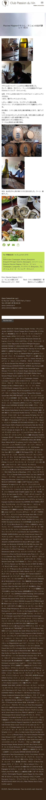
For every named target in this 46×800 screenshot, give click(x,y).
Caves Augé (19, 663)
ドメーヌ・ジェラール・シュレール (32, 757)
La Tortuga (15, 777)
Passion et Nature (19, 707)
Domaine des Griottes (36, 371)
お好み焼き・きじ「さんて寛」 (19, 398)
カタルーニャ (33, 759)
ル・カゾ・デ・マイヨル (21, 427)
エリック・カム (8, 400)
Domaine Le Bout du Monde (11, 554)
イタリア (22, 517)
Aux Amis (36, 544)
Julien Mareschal (19, 469)
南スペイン (12, 452)
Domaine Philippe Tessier (9, 376)
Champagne (16, 259)
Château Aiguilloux (9, 646)
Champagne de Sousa (28, 529)
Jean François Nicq (31, 730)
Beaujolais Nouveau (9, 479)
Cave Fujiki (31, 670)
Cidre (31, 720)
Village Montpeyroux (13, 609)
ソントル (11, 752)
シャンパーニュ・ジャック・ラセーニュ (18, 358)
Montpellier (6, 665)
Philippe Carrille (7, 386)
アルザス (18, 445)
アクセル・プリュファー (37, 329)
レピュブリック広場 (7, 469)
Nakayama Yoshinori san (28, 467)
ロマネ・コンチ (6, 391)
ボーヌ (10, 576)
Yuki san (15, 673)
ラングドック (25, 267)
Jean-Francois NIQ (22, 477)
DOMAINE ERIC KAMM (21, 527)
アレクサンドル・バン (12, 504)
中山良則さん (32, 586)
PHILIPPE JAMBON (32, 675)
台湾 (42, 366)
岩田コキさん (24, 759)
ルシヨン (18, 584)
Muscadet (38, 739)
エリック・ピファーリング (10, 596)
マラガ (22, 609)
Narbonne (21, 549)
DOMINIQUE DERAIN (21, 594)
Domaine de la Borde (8, 552)
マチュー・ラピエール (33, 504)
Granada (10, 522)
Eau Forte (34, 631)
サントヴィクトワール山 (13, 532)
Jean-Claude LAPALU (9, 336)
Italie (3, 725)
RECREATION (6, 781)
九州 (12, 425)
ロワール (11, 583)
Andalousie (10, 695)
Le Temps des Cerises (30, 537)
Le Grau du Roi (23, 670)
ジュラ (8, 678)
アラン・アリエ (39, 405)
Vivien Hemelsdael (30, 368)
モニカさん (30, 658)
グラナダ (39, 437)
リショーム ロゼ (21, 559)
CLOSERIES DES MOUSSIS (26, 450)
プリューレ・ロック (28, 717)
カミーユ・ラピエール (14, 354)
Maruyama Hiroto (13, 599)
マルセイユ (23, 725)
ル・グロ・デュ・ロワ (37, 457)
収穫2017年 (20, 452)
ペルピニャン (29, 700)
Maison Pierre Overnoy (19, 393)
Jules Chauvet (6, 425)
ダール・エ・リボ (26, 430)
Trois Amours (34, 754)
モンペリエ (37, 349)
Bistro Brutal (16, 524)
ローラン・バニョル (20, 432)
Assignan (28, 601)
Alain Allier (33, 514)
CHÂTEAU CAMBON (17, 368)
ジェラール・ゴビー (15, 465)
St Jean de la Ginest (36, 722)
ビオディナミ (36, 484)
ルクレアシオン (15, 759)
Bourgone (5, 779)
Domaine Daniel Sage (8, 561)
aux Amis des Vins (22, 499)
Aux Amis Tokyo (7, 586)
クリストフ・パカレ (34, 559)
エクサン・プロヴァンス (15, 537)
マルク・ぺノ (26, 351)
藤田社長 (28, 581)
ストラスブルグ (31, 769)
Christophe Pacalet (15, 774)
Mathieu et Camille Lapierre (10, 651)
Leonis (11, 631)
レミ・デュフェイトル (14, 440)
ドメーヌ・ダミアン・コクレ (34, 556)
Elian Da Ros (5, 653)
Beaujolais (31, 259)
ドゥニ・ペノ (39, 519)
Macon (39, 373)
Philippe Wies (31, 393)
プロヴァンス (20, 556)
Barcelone (32, 460)
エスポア (24, 482)
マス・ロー (38, 651)
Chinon (23, 633)
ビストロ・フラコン (31, 618)
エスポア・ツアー (33, 547)
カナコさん (38, 576)
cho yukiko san (31, 725)
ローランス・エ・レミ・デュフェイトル (22, 678)
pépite (37, 368)
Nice (40, 720)
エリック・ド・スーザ (28, 383)
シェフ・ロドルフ (13, 539)
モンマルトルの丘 (38, 774)
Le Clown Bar (14, 653)
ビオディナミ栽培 (16, 606)
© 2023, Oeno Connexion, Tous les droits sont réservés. (22, 789)
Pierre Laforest (29, 764)
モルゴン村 (8, 566)
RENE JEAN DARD (28, 702)
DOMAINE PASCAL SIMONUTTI (14, 700)
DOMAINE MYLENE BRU (25, 544)
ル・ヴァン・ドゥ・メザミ (10, 460)
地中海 (38, 440)
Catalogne (5, 437)
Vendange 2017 (16, 420)
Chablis (35, 442)
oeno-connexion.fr (8, 305)
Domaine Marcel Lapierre (30, 353)
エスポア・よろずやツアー (18, 737)
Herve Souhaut (16, 715)
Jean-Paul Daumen (17, 591)
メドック (31, 636)
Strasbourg (19, 442)
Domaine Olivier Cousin (12, 725)
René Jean (36, 693)
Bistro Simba (38, 781)
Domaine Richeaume (26, 339)
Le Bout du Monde (23, 569)
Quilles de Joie (36, 400)
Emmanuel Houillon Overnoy (21, 413)
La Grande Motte (21, 648)
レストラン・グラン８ (17, 604)
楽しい (23, 576)
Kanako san (11, 670)
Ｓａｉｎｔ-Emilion (14, 339)
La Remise (8, 378)
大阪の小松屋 (36, 742)
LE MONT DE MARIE (37, 564)
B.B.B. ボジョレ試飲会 (36, 346)
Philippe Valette (16, 262)
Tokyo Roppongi (24, 777)
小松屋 (19, 482)
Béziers (36, 611)
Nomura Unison (22, 418)
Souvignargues (6, 661)
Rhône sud (7, 604)
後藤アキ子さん (6, 368)
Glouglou (4, 358)
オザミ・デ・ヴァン (35, 452)
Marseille (4, 339)
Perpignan (36, 344)
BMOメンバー (38, 532)
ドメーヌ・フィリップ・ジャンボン (31, 462)
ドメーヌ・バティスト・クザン (11, 621)
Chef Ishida (12, 494)
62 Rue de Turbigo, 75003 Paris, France (16, 301)
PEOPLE (38, 361)
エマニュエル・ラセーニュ (14, 589)
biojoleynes (21, 356)
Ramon (32, 623)
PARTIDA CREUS (21, 623)
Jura (40, 524)
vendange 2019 (32, 594)
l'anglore (12, 381)
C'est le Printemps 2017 (9, 373)
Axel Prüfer (22, 457)
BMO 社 (24, 739)
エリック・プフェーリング (27, 668)
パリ (21, 504)
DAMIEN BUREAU (29, 469)
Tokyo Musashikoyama (17, 754)
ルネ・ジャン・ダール (11, 356)
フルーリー (40, 388)
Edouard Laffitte (19, 403)
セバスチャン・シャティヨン (17, 769)
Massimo (4, 507)
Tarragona (11, 484)
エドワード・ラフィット (29, 584)
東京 (16, 670)
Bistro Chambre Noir (31, 331)
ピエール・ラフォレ (35, 715)
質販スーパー (29, 680)
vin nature (26, 415)
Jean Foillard (35, 366)
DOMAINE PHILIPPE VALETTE (11, 349)
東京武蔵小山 (11, 334)
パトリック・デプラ (29, 628)
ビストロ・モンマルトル (29, 465)
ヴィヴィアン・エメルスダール (14, 489)
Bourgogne (27, 262)
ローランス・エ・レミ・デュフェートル (17, 487)
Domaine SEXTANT (23, 744)
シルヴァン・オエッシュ (15, 512)
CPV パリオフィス (34, 665)
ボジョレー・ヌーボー (30, 512)
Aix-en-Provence (24, 410)
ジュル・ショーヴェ (27, 688)
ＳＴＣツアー (16, 576)
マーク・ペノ (9, 497)
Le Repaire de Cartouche (23, 425)
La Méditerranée (17, 386)
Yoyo (24, 504)
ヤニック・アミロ (7, 415)
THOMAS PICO (20, 479)
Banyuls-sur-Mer (15, 564)
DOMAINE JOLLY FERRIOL (32, 502)
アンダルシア (13, 549)
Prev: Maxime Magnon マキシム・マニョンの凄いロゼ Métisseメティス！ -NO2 (21, 279)
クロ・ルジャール (15, 529)
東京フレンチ (8, 413)
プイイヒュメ (23, 705)
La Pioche (38, 383)
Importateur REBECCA (24, 626)
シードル (15, 656)
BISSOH (17, 542)
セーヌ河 (23, 693)
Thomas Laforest (35, 661)
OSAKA (4, 522)
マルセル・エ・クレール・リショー (23, 566)
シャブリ (12, 648)
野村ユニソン (30, 576)
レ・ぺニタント (6, 422)
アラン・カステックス (25, 539)
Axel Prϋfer (10, 772)
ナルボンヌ (31, 599)
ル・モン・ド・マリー (29, 386)
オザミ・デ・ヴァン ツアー (15, 764)
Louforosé (41, 594)
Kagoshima (26, 722)
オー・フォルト (27, 663)
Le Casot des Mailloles (33, 363)
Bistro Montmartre (24, 653)
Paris (3, 655)
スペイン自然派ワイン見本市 (20, 665)
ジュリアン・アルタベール (33, 403)
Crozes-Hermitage (24, 514)
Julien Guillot (31, 739)
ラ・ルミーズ (33, 479)
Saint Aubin (29, 517)
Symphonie (9, 447)
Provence (11, 702)
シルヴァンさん (27, 442)
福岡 (37, 356)
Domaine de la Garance (26, 656)
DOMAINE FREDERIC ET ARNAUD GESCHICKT (15, 346)
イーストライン (29, 646)
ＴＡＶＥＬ (33, 413)
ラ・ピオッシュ (23, 460)
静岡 (28, 623)
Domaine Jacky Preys (28, 554)
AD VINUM (13, 781)
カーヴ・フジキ (25, 747)
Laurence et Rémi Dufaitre (33, 633)
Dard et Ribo (21, 658)
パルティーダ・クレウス (19, 547)
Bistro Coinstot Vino (17, 502)
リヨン (20, 683)
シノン (26, 479)
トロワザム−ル (32, 499)
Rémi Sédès (8, 472)
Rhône (34, 373)
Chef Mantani (20, 646)
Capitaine (30, 507)
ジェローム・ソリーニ (18, 675)
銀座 (30, 435)
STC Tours (18, 690)
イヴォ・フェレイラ (33, 472)
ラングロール (9, 432)
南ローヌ (8, 420)
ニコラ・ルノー (17, 415)
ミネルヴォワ (38, 334)
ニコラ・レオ (9, 427)
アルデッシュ (35, 710)
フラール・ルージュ (12, 574)
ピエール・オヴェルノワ (29, 420)
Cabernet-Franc (32, 737)
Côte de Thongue (19, 331)
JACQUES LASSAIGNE (8, 542)
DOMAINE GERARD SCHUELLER (29, 752)
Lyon (20, 643)
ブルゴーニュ (30, 356)
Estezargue (20, 509)
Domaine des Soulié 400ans (21, 631)
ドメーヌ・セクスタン (29, 641)
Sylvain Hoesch (10, 712)
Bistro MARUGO (19, 601)
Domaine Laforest (15, 519)
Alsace (9, 388)
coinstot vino (19, 767)
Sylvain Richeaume (15, 747)
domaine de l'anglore (13, 430)
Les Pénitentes (11, 544)
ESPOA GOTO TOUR (8, 749)
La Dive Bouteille (13, 450)
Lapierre (20, 376)
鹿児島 (18, 762)
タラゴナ (4, 430)
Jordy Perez (36, 522)
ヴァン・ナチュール (9, 698)
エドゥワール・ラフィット (13, 688)
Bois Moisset (18, 702)
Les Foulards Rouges (22, 371)
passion (4, 354)
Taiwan (4, 695)
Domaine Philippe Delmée (9, 744)
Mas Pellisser (20, 363)
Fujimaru (17, 633)
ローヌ (37, 749)
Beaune (14, 569)
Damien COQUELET (35, 574)
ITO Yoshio (33, 415)
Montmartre (10, 690)
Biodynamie (6, 754)
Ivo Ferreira (32, 427)
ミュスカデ (40, 427)
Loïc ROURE (18, 641)
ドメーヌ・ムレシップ (31, 396)
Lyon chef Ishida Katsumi (26, 534)
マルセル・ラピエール (28, 762)
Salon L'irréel (20, 381)
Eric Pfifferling (36, 601)
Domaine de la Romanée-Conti (24, 437)
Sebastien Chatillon (38, 435)
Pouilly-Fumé (15, 517)
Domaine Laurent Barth (14, 616)
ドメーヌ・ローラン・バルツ (30, 606)
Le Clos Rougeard (28, 611)
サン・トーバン (23, 435)
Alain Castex (25, 732)
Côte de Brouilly (31, 707)
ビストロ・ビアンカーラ (22, 552)
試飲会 (38, 589)
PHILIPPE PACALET (16, 395)
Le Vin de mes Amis (26, 621)
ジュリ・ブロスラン (12, 705)
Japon (30, 487)
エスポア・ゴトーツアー (28, 445)
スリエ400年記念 (26, 522)
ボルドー (12, 437)
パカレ (36, 636)
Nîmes (35, 658)
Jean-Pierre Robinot (18, 710)
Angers (32, 542)
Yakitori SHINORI (27, 519)
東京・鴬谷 (31, 651)
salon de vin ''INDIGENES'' (14, 628)
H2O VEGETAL (24, 636)
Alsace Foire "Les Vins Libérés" (32, 474)
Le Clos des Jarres (35, 477)
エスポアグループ (23, 341)
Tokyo (3, 455)
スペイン (41, 412)
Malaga (26, 452)
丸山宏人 (25, 613)
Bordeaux (5, 509)
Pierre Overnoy (29, 349)
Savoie (39, 653)
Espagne (5, 769)
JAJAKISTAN (6, 467)
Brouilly (17, 752)
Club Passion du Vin (9, 623)
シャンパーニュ (37, 262)
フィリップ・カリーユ (32, 455)
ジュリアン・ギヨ (13, 341)
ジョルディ (40, 499)
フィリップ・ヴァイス (13, 462)
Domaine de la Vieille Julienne (19, 571)
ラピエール (25, 690)
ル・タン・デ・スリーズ (16, 730)
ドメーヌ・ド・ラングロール (23, 400)
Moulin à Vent (6, 405)
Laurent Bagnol (27, 774)
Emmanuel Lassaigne (8, 663)
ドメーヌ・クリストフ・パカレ (17, 507)
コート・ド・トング (29, 589)
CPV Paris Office (32, 432)
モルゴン (28, 710)
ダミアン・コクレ (12, 618)
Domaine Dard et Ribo (22, 695)
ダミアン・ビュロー (32, 683)
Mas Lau (36, 700)
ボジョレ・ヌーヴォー (34, 613)
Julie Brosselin (6, 759)
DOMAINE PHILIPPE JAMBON (21, 366)
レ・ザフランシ (13, 668)
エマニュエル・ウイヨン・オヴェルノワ (28, 336)
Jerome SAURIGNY (7, 331)
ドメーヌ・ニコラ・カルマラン (15, 455)
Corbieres (16, 522)
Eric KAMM (18, 579)
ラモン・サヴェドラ (11, 514)
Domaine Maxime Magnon (12, 264)
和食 (24, 767)
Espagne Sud (6, 502)
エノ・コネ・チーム (18, 378)
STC (33, 519)
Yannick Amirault (36, 358)
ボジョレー (9, 656)
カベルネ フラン (24, 408)
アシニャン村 (11, 371)
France (24, 616)
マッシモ (40, 584)
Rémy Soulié (26, 564)
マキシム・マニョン (29, 264)
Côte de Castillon (35, 732)
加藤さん (18, 698)
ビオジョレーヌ (27, 685)
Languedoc (16, 267)
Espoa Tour (23, 734)
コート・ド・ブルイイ (13, 757)
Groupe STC (25, 715)
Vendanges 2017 (24, 574)
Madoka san (39, 467)
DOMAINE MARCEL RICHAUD (11, 693)
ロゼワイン (41, 618)
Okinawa (4, 371)
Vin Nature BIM (25, 542)
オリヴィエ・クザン (35, 552)
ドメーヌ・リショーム (12, 435)
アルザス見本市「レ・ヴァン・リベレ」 (26, 561)
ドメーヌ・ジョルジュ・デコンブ (33, 779)
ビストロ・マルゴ (20, 581)
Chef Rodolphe (34, 410)
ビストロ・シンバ (37, 638)
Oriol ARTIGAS (32, 648)
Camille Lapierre (7, 784)
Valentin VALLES (16, 391)
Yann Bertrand (16, 586)
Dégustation (14, 643)
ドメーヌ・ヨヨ (29, 447)
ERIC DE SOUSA (6, 777)
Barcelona (40, 648)
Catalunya (34, 653)
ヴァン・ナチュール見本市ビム (29, 524)
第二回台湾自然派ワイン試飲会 (21, 661)
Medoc (22, 349)
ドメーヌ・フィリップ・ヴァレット (22, 269)
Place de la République (19, 472)
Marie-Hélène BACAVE (8, 442)
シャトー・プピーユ (12, 739)
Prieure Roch (23, 596)
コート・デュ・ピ (30, 388)
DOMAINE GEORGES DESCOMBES (21, 405)
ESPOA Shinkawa (7, 366)
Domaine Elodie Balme (11, 410)
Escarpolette (26, 391)
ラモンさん (20, 781)
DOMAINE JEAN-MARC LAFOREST (12, 685)
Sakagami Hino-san (19, 388)
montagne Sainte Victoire (14, 613)
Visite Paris (31, 705)
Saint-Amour (36, 351)
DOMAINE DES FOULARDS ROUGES (22, 422)
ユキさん (27, 754)
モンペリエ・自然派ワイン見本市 (24, 749)
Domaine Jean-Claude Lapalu (18, 492)
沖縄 (24, 683)
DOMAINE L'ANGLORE (28, 440)
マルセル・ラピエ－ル (27, 361)
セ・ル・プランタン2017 (29, 579)
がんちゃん (18, 712)
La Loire (36, 720)
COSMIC (4, 487)
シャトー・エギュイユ (14, 732)
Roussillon (24, 650)
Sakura (37, 534)
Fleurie (29, 457)
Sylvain (35, 507)
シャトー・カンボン (16, 611)
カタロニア (32, 777)
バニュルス (21, 618)
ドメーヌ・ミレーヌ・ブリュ (23, 484)
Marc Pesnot (29, 781)
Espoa (32, 747)
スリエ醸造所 (13, 509)
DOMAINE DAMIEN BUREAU (10, 534)
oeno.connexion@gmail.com (11, 308)
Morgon (30, 343)
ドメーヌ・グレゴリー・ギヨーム (21, 742)
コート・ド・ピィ (14, 408)
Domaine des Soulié (27, 532)
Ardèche (4, 576)
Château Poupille (24, 329)
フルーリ (41, 356)
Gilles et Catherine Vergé (34, 767)
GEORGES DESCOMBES (24, 373)
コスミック (24, 586)
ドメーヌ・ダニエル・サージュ (25, 334)
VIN (35, 437)
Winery (23, 259)
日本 (20, 739)
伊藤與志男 (9, 255)
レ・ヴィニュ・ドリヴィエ (32, 549)
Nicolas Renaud (10, 363)
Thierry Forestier (34, 690)
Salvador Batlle (17, 474)
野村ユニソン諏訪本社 (21, 772)
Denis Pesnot (34, 744)
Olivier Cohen (37, 663)
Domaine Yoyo (11, 556)
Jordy (6, 512)
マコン (35, 621)
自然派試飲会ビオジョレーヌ (31, 591)
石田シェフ (5, 631)
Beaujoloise (38, 747)
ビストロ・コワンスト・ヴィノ (34, 381)
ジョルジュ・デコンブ (15, 779)
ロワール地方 (9, 707)
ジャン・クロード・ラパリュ (11, 383)
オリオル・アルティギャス (25, 494)
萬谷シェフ (5, 408)
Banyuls (16, 734)
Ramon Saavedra (12, 683)
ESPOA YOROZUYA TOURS (10, 329)
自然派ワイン (17, 497)
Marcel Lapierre (28, 712)
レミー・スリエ (39, 422)
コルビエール (23, 599)
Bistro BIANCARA (18, 447)
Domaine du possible (22, 720)
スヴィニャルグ (15, 467)
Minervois (30, 693)
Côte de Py (27, 489)
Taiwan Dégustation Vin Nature (17, 344)
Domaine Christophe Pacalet (12, 717)
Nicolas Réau (39, 628)
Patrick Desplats (32, 734)
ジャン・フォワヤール (28, 497)
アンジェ (9, 675)
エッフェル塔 (12, 626)
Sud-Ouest (40, 420)
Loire (38, 776)
